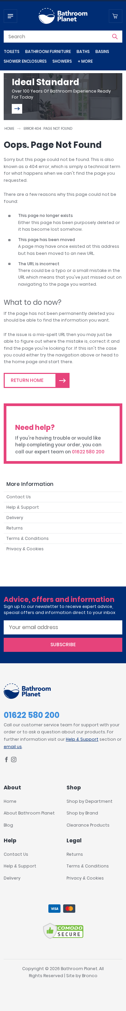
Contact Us (18, 497)
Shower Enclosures (25, 61)
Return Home (27, 380)
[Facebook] (6, 761)
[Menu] (10, 16)
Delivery (14, 517)
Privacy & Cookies (25, 549)
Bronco (89, 975)
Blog (8, 825)
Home (9, 128)
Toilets (11, 51)
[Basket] (115, 16)
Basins (102, 51)
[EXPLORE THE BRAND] (17, 109)
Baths (83, 51)
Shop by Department (90, 801)
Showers (62, 61)
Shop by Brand (82, 813)
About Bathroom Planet (29, 813)
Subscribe (63, 644)
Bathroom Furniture (48, 51)
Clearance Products (88, 825)
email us (13, 746)
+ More (85, 61)
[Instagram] (13, 761)
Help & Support (22, 507)
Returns (14, 528)
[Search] (115, 37)
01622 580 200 (88, 452)
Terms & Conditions (27, 538)
